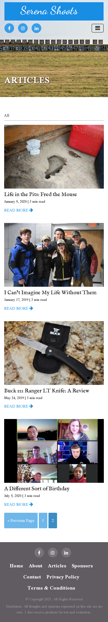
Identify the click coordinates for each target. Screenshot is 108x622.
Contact (32, 577)
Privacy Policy (63, 577)
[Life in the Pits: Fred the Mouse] (54, 156)
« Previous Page (20, 520)
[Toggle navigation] (98, 28)
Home (16, 566)
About (35, 566)
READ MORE (16, 210)
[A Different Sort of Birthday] (54, 450)
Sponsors (82, 566)
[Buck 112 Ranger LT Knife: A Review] (54, 352)
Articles (57, 566)
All (6, 115)
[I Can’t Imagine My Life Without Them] (54, 254)
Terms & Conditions (51, 588)
